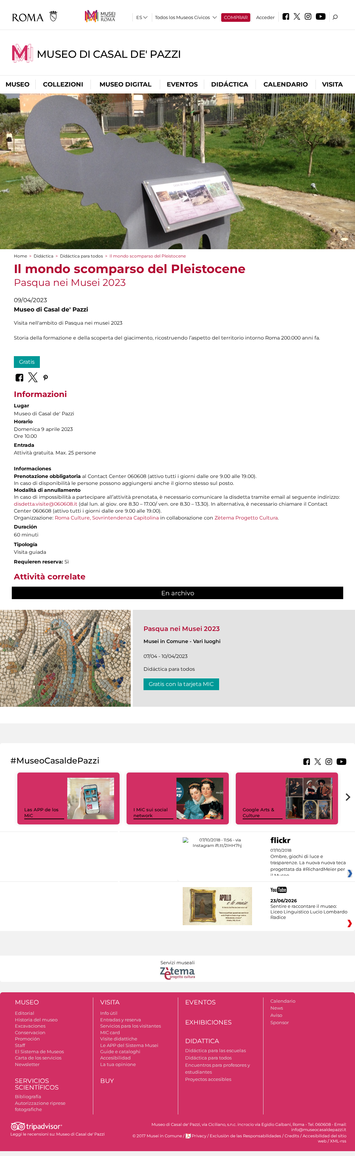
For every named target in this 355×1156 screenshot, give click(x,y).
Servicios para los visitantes (130, 1026)
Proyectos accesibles (208, 1079)
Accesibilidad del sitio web (324, 1139)
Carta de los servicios (38, 1057)
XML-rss (338, 1141)
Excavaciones (30, 1026)
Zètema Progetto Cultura (246, 518)
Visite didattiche (118, 1038)
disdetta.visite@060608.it (45, 504)
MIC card (110, 1032)
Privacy (199, 1136)
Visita (332, 84)
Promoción (27, 1038)
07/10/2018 (308, 863)
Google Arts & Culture (258, 812)
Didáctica (229, 84)
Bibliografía (28, 1096)
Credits (292, 1136)
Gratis (27, 362)
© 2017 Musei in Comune (157, 1136)
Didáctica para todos (81, 256)
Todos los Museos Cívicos (182, 17)
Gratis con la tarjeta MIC (181, 684)
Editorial (24, 1013)
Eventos (182, 84)
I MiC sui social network (150, 812)
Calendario (285, 84)
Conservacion (30, 1032)
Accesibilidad (115, 1057)
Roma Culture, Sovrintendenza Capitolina (106, 518)
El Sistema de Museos (39, 1051)
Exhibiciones (208, 1022)
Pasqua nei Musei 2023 (182, 629)
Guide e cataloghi (120, 1051)
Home (20, 256)
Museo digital (125, 84)
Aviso (276, 1015)
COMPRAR (236, 17)
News (276, 1008)
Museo (17, 84)
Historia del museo (36, 1019)
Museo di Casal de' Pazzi (109, 54)
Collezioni (63, 84)
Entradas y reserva (120, 1019)
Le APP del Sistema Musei (129, 1045)
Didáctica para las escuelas (215, 1050)
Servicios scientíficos (37, 1084)
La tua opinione (118, 1064)
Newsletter (27, 1064)
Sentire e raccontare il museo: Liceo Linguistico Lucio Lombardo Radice (308, 911)
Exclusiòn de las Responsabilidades (245, 1136)
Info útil (109, 1013)
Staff (20, 1045)
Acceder (265, 17)
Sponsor (279, 1022)
